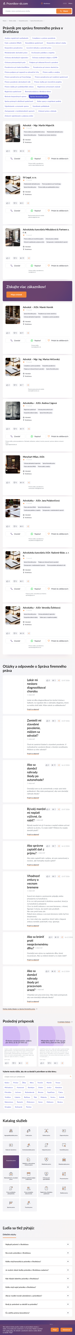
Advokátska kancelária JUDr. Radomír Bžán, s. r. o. (46, 554)
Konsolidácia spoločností (34, 43)
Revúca (60, 1102)
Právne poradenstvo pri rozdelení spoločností (51, 77)
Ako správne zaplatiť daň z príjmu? (35, 849)
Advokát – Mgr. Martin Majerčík (38, 125)
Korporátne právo (23, 20)
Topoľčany (51, 1092)
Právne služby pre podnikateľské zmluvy (19, 87)
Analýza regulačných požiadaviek (16, 38)
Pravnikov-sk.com (17, 3)
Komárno (58, 1087)
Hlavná (4, 20)
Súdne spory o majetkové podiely (49, 101)
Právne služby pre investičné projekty (48, 82)
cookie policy (9, 1330)
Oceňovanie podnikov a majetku (43, 53)
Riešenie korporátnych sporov (15, 96)
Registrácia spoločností (13, 92)
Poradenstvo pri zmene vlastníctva (45, 67)
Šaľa (35, 1097)
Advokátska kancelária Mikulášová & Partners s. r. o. (46, 231)
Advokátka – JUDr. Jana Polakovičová (41, 500)
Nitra (32, 1083)
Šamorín (20, 1102)
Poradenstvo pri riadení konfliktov (17, 67)
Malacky (44, 1097)
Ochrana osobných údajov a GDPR (44, 58)
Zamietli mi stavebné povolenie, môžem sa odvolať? (34, 728)
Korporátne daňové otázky (56, 43)
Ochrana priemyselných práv (15, 62)
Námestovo (9, 1102)
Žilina (24, 1083)
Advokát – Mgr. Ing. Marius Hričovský (41, 359)
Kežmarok (18, 1107)
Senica (52, 1097)
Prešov (15, 1083)
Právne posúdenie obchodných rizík (17, 82)
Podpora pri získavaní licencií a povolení (43, 62)
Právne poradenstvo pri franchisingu (18, 77)
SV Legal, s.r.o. (30, 177)
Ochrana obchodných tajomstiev (16, 58)
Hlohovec (50, 1102)
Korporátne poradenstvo (14, 48)
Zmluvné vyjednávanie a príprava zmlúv (19, 116)
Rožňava (27, 1097)
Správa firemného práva (39, 96)
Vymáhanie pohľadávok (41, 106)
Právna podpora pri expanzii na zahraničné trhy (22, 72)
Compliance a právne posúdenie (43, 38)
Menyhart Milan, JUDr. (34, 456)
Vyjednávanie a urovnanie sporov (17, 106)
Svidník (61, 1097)
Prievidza (8, 1092)
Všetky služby (12, 20)
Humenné (20, 1087)
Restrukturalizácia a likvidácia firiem (38, 92)
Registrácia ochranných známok (48, 87)
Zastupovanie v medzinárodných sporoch (19, 111)
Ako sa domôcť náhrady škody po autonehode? (35, 772)
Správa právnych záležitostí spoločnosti (19, 101)
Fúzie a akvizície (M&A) (13, 43)
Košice (7, 1083)
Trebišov (8, 1097)
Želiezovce (30, 1102)
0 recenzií (29, 128)
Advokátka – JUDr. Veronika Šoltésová (41, 607)
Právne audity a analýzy (51, 72)
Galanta (17, 1097)
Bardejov (31, 1087)
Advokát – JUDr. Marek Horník (38, 307)
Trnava (57, 1083)
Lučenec (18, 1092)
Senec (40, 1102)
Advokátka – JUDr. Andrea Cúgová (40, 403)
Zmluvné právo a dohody (47, 111)
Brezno (40, 1092)
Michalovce (9, 1087)
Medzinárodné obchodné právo (16, 53)
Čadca (60, 1092)
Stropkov (8, 1107)
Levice (49, 1087)
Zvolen (40, 1087)
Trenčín (40, 1083)
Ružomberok (29, 1092)
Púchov (28, 1107)
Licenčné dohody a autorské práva (38, 48)
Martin (49, 1083)
